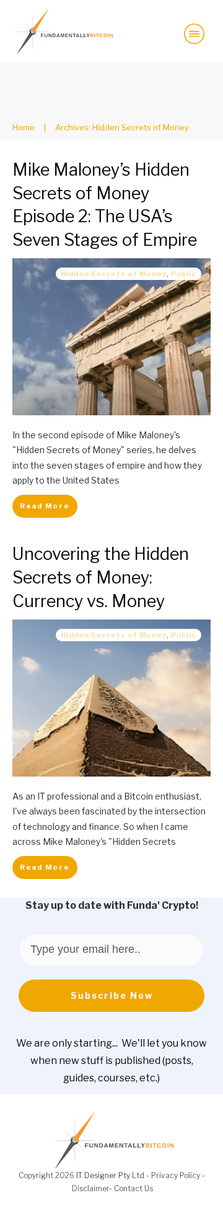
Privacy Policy (175, 1175)
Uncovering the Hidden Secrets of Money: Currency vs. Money (100, 577)
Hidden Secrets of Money (114, 273)
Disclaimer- (93, 1188)
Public (183, 273)
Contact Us (133, 1188)
